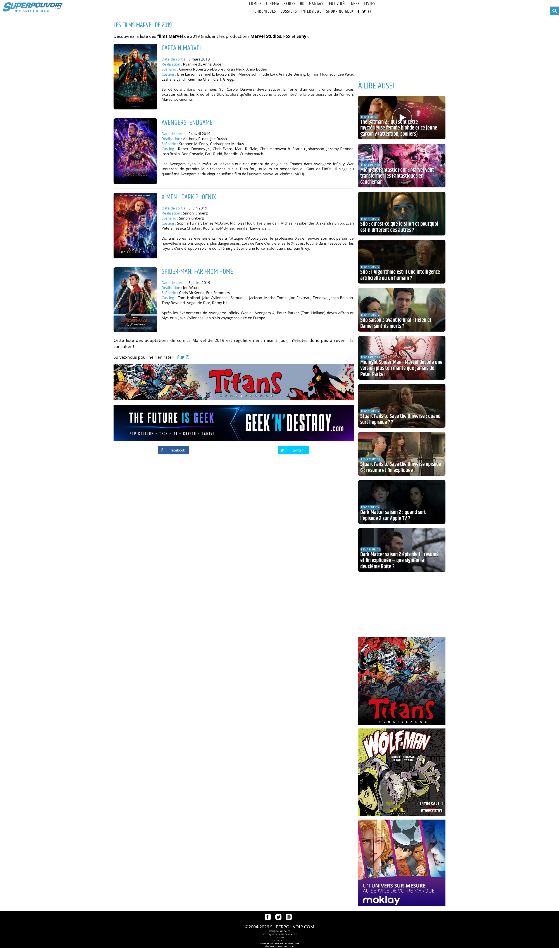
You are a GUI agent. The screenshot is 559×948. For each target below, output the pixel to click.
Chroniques (265, 11)
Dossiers (289, 11)
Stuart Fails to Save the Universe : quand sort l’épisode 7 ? (400, 419)
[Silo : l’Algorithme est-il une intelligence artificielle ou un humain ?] (401, 262)
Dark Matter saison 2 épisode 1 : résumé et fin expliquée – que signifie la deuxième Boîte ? (399, 560)
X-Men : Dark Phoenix (189, 197)
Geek (355, 3)
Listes (369, 3)
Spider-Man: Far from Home (197, 271)
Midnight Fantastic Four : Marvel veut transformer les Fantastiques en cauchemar (397, 176)
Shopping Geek (340, 11)
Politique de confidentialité (279, 934)
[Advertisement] (401, 50)
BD (302, 3)
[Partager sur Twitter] (294, 450)
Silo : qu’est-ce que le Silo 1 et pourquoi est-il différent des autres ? (399, 227)
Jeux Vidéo (337, 3)
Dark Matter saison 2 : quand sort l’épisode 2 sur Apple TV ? (393, 515)
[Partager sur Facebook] (174, 450)
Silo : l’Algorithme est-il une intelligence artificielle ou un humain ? (400, 275)
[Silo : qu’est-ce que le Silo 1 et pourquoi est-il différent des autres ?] (401, 213)
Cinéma (272, 3)
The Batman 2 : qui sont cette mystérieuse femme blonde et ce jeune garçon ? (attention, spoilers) (398, 128)
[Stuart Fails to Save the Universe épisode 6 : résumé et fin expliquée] (401, 454)
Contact (279, 940)
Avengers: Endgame (187, 122)
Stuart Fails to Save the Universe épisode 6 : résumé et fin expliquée (400, 467)
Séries (289, 3)
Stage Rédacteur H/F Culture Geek (279, 943)
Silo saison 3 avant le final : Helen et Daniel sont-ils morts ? (395, 323)
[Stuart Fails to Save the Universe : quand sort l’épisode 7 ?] (401, 406)
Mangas (316, 3)
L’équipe (279, 937)
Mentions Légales (279, 931)
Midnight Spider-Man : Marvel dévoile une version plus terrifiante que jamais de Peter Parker (401, 368)
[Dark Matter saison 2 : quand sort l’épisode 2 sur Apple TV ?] (401, 502)
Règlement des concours (280, 946)
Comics (255, 3)
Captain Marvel (182, 48)
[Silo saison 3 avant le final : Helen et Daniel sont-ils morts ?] (401, 310)
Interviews (311, 11)
